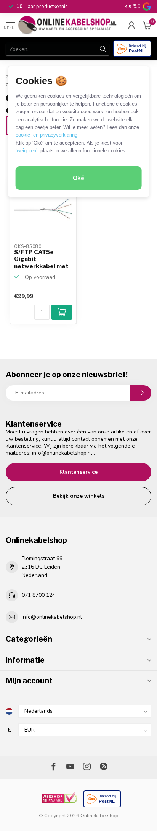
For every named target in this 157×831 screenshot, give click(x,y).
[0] (147, 25)
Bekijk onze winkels (78, 496)
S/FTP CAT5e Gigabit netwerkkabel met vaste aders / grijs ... (41, 259)
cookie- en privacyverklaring (46, 135)
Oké (78, 178)
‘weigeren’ (26, 150)
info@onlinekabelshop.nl (62, 452)
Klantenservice (78, 472)
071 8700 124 (38, 595)
